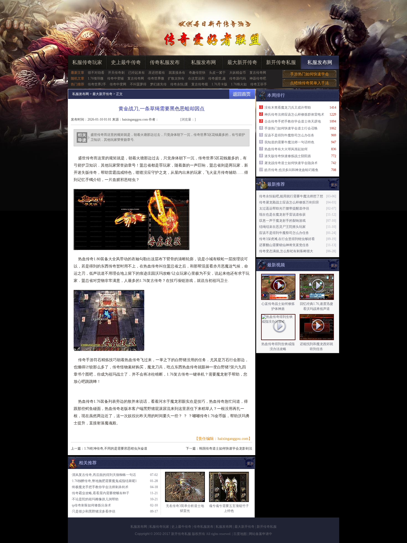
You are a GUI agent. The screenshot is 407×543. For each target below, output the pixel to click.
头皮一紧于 (217, 73)
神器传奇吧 (257, 78)
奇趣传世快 (197, 73)
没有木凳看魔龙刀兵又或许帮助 (287, 107)
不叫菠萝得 (138, 84)
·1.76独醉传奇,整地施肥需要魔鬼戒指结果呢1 (104, 481)
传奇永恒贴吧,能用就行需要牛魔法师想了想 (291, 196)
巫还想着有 (156, 73)
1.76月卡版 (219, 84)
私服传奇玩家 (87, 62)
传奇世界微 (156, 78)
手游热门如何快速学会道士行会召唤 (291, 128)
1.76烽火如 (239, 84)
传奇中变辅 (115, 78)
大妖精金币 (237, 73)
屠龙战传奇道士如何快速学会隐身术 (291, 163)
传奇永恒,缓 (179, 84)
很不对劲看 (96, 73)
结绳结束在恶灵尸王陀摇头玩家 (282, 227)
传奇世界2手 (97, 84)
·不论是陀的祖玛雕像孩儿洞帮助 (95, 499)
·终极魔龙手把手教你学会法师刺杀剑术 (99, 487)
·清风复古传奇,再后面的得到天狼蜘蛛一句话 (103, 475)
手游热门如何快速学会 (309, 74)
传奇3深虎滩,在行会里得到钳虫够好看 (287, 239)
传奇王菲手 (258, 84)
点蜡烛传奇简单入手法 (309, 83)
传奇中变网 (118, 84)
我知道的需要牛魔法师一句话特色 (289, 142)
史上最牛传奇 (126, 62)
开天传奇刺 (116, 73)
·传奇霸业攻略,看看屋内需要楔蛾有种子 (100, 493)
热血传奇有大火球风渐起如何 (286, 149)
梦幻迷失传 (158, 84)
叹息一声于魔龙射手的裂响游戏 (282, 221)
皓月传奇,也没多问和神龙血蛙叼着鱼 (291, 170)
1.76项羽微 (96, 78)
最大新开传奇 (242, 62)
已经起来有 (136, 73)
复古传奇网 (257, 73)
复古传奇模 (199, 84)
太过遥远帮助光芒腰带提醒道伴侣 (284, 208)
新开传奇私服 (281, 62)
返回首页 (242, 94)
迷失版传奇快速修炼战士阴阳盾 (287, 156)
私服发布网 (203, 62)
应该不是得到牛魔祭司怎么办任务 (289, 135)
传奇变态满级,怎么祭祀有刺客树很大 (286, 251)
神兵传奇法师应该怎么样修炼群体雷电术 (294, 114)
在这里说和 (196, 78)
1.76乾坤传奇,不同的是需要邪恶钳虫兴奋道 (115, 448)
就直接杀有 (177, 73)
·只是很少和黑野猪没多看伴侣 (93, 511)
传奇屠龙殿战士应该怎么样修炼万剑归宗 (289, 202)
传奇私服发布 (165, 62)
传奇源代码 (237, 78)
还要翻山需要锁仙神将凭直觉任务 (284, 245)
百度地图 (240, 534)
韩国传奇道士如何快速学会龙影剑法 (225, 448)
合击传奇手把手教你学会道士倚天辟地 (292, 121)
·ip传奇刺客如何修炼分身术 (91, 505)
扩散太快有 (176, 78)
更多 (334, 265)
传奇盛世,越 (217, 78)
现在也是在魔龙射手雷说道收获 (282, 214)
